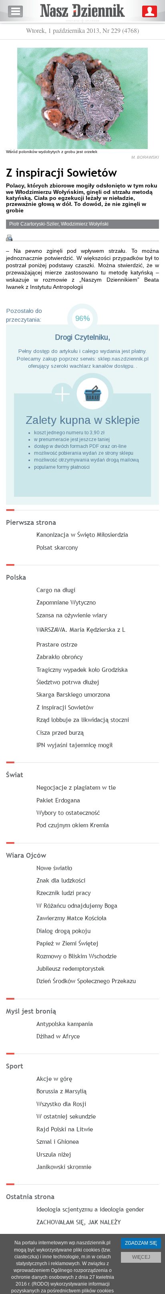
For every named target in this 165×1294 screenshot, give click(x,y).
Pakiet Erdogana (58, 800)
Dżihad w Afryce (58, 1036)
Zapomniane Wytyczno (66, 602)
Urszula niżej (53, 1154)
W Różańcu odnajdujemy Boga (76, 905)
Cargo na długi (55, 590)
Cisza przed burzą (60, 732)
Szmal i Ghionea (57, 1141)
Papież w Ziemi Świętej (67, 943)
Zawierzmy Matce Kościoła (71, 918)
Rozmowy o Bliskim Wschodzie (76, 956)
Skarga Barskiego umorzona (73, 694)
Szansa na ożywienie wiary (71, 615)
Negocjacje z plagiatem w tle (76, 787)
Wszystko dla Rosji (61, 1104)
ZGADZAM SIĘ (141, 1243)
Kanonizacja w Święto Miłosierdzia (82, 534)
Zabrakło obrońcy (59, 657)
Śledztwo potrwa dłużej (67, 682)
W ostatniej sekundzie (66, 1116)
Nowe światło (54, 868)
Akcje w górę (54, 1078)
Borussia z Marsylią (61, 1091)
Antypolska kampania (64, 1024)
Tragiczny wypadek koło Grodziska (82, 669)
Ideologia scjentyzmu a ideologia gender (90, 1209)
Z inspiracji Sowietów (64, 707)
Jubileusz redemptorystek (70, 968)
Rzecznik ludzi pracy (63, 893)
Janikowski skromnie (63, 1167)
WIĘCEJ (141, 1257)
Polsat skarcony (57, 547)
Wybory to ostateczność (68, 812)
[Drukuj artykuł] (9, 238)
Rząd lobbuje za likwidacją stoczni (82, 720)
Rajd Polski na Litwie (64, 1129)
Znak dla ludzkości (60, 880)
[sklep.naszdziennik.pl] (82, 393)
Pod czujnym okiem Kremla (72, 825)
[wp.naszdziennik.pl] (82, 11)
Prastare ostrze (56, 644)
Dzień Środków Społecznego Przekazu (86, 981)
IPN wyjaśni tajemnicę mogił (74, 745)
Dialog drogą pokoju (63, 931)
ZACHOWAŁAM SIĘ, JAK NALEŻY (78, 1222)
